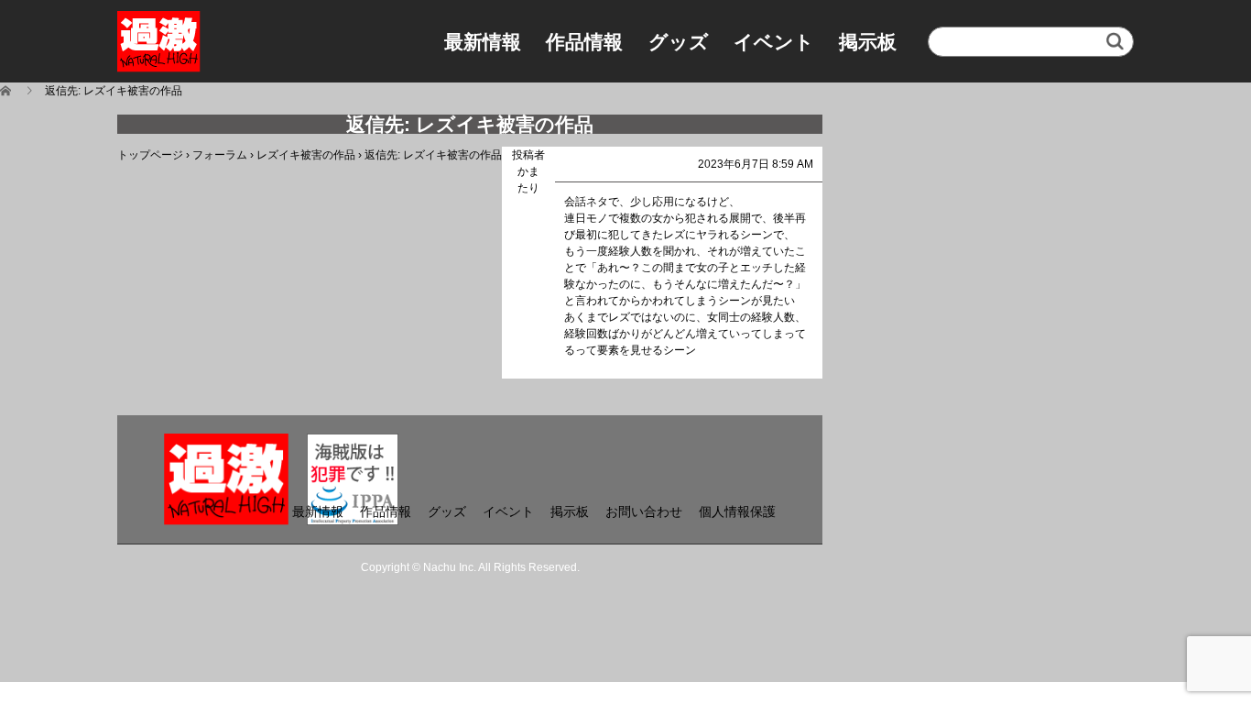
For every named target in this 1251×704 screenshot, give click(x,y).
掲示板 (868, 41)
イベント (774, 41)
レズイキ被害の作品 (305, 154)
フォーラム (219, 154)
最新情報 (482, 41)
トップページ (150, 154)
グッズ (678, 41)
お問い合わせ (643, 511)
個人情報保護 (737, 511)
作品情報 (584, 41)
